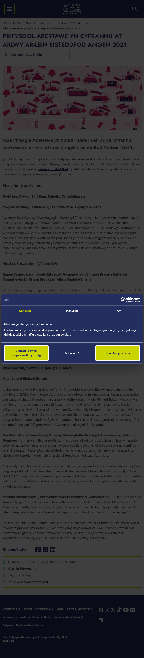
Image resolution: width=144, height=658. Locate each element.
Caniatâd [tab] (25, 310)
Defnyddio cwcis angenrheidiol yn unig (26, 353)
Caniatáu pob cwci (118, 352)
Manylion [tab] (72, 310)
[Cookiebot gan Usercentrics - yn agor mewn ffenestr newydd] (123, 300)
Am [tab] (119, 310)
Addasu (70, 352)
